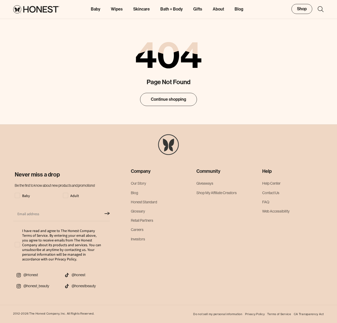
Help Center (271, 183)
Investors (138, 239)
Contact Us (270, 193)
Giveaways (204, 183)
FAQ (265, 202)
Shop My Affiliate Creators (216, 193)
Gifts (197, 9)
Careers (137, 230)
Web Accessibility (276, 211)
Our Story (138, 183)
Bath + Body (171, 9)
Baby (95, 9)
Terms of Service (279, 314)
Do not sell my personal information (217, 314)
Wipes (117, 9)
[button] (318, 9)
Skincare (141, 9)
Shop (302, 8)
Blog (134, 193)
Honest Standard (144, 202)
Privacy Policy (255, 314)
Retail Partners (142, 220)
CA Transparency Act (309, 314)
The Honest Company (44, 313)
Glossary (138, 211)
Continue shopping (168, 99)
